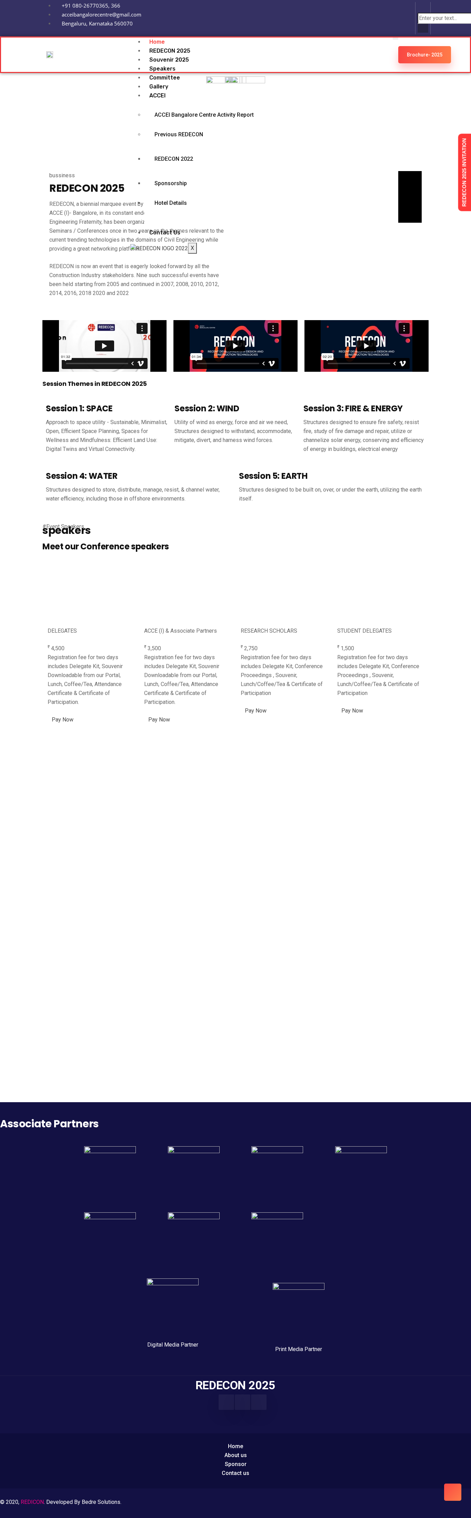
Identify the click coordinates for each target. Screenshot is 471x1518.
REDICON (32, 1502)
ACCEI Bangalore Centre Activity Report (204, 115)
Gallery (158, 86)
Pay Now (62, 719)
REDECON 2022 (173, 159)
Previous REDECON (178, 134)
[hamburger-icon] (395, 39)
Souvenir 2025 (169, 59)
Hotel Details (170, 203)
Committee (164, 77)
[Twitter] (259, 1402)
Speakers (162, 68)
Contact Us (164, 232)
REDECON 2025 (169, 51)
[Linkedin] (400, 16)
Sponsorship (170, 183)
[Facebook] (226, 1402)
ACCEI (157, 95)
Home (157, 42)
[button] (423, 8)
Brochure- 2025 (424, 54)
